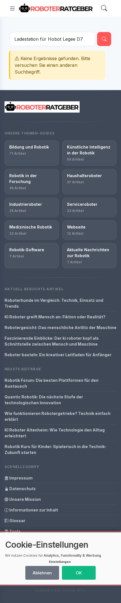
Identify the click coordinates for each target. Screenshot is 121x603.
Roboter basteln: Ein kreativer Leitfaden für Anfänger (58, 354)
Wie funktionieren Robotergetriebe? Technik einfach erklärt (58, 416)
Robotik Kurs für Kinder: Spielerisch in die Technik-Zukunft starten (55, 449)
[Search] (104, 8)
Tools (14, 531)
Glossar (16, 520)
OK (79, 572)
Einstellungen (60, 562)
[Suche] (104, 39)
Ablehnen (42, 572)
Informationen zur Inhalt (33, 510)
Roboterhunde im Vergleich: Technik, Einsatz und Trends (54, 303)
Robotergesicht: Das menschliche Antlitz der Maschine (60, 327)
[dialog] (60, 558)
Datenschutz (22, 488)
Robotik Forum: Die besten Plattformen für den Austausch (51, 383)
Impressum (20, 478)
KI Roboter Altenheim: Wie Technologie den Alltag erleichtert (55, 433)
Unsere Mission (24, 499)
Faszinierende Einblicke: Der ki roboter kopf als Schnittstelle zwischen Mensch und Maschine (52, 341)
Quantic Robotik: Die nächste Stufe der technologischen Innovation (44, 399)
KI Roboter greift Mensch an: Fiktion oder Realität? (55, 316)
